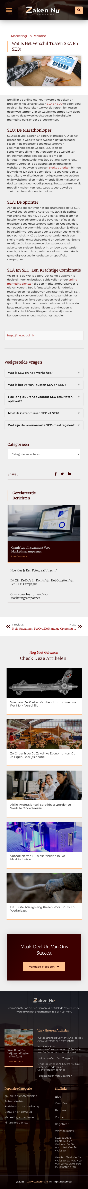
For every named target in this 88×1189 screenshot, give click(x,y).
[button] (9, 10)
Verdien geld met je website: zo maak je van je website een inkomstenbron (68, 1162)
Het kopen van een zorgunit (55, 1058)
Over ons (61, 1103)
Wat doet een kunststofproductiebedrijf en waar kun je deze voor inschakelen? (59, 1049)
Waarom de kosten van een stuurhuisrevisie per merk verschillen (43, 704)
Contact (60, 1117)
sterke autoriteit (59, 167)
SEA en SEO (55, 103)
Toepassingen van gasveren (54, 1075)
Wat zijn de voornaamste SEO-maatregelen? (44, 425)
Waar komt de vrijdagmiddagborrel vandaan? (18, 1053)
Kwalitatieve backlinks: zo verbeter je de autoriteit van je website (66, 1144)
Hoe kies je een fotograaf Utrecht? (33, 570)
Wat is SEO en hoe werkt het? (44, 373)
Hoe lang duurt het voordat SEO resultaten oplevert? (44, 399)
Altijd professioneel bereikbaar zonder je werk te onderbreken (40, 806)
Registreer (62, 1124)
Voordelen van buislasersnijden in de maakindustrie (37, 857)
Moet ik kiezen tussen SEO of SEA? (44, 413)
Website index (64, 1130)
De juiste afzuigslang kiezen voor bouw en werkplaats (42, 908)
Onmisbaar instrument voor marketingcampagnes (30, 549)
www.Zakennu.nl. (38, 1181)
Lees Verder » (19, 556)
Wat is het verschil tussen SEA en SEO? (44, 385)
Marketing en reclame (28, 36)
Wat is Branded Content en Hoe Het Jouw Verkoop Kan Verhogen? (60, 1039)
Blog (58, 1096)
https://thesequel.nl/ (20, 335)
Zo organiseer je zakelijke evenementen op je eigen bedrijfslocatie (42, 755)
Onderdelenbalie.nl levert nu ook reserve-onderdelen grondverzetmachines (58, 1066)
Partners (60, 1110)
